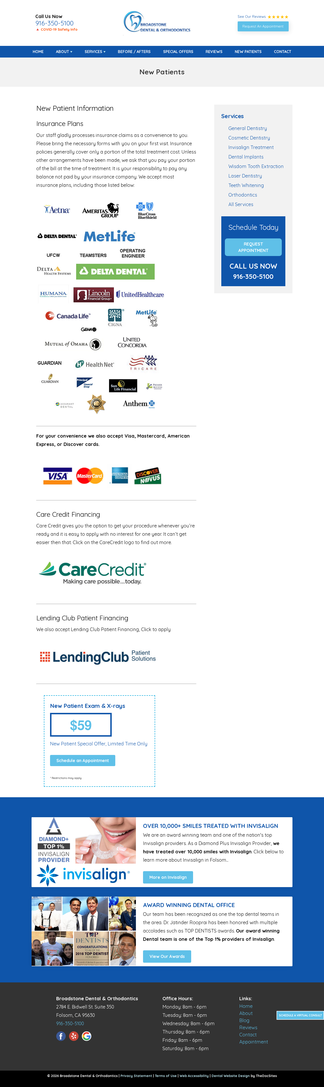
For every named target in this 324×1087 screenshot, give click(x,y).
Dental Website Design (231, 1076)
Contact (282, 51)
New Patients (248, 51)
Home (38, 51)
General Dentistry (247, 128)
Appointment (253, 1042)
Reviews (214, 51)
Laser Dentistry (245, 176)
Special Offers (178, 51)
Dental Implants (246, 157)
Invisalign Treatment (251, 147)
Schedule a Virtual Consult (300, 1015)
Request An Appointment (262, 26)
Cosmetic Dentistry (249, 138)
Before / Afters (134, 51)
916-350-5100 (54, 23)
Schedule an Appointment (82, 760)
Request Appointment (253, 247)
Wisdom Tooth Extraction (256, 166)
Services (93, 51)
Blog (244, 1020)
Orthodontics (242, 195)
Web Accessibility (194, 1076)
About (62, 51)
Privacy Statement (136, 1076)
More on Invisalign (168, 877)
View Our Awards (167, 956)
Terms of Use (166, 1076)
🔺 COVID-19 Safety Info (56, 29)
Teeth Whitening (246, 185)
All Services (240, 204)
